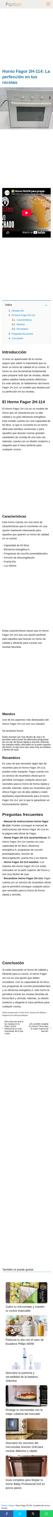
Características (24, 320)
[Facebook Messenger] (20, 1513)
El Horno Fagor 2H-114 (23, 315)
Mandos (21, 324)
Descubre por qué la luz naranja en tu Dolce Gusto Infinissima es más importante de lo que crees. (14, 1027)
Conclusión (17, 338)
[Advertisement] (26, 39)
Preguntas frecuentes (22, 334)
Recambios (22, 329)
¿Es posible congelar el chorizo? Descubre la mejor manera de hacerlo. (38, 1027)
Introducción (18, 311)
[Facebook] (6, 1513)
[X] (33, 1513)
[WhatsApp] (46, 1513)
